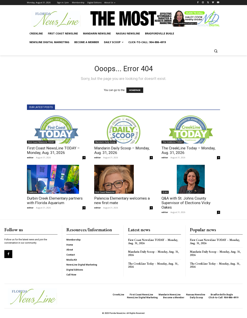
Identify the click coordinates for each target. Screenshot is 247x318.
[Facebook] (198, 3)
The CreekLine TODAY (173, 142)
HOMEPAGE (134, 90)
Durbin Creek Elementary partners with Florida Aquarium (55, 200)
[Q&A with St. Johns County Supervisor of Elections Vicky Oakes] (190, 179)
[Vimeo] (213, 3)
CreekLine (32, 192)
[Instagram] (203, 3)
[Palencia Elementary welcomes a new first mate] (123, 179)
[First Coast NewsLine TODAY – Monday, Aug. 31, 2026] (56, 129)
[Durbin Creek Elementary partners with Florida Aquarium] (56, 179)
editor (30, 157)
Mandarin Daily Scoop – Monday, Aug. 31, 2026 (153, 253)
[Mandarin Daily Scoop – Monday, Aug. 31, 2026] (123, 129)
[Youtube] (218, 3)
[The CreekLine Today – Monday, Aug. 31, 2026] (190, 129)
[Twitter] (208, 3)
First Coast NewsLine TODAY (41, 142)
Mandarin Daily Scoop (105, 142)
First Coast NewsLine (104, 192)
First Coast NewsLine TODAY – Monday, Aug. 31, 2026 (53, 150)
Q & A (165, 192)
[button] (215, 51)
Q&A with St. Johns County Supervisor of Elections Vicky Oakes (185, 203)
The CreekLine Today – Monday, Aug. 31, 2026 (153, 265)
